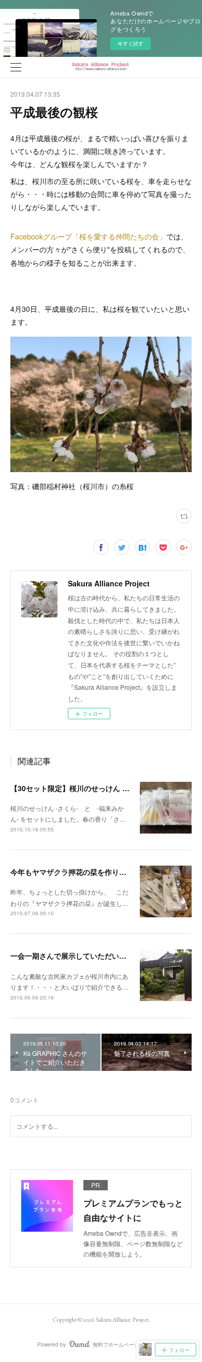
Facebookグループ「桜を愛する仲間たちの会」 (88, 236)
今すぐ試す (130, 43)
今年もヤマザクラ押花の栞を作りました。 (79, 872)
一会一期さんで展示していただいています (79, 955)
